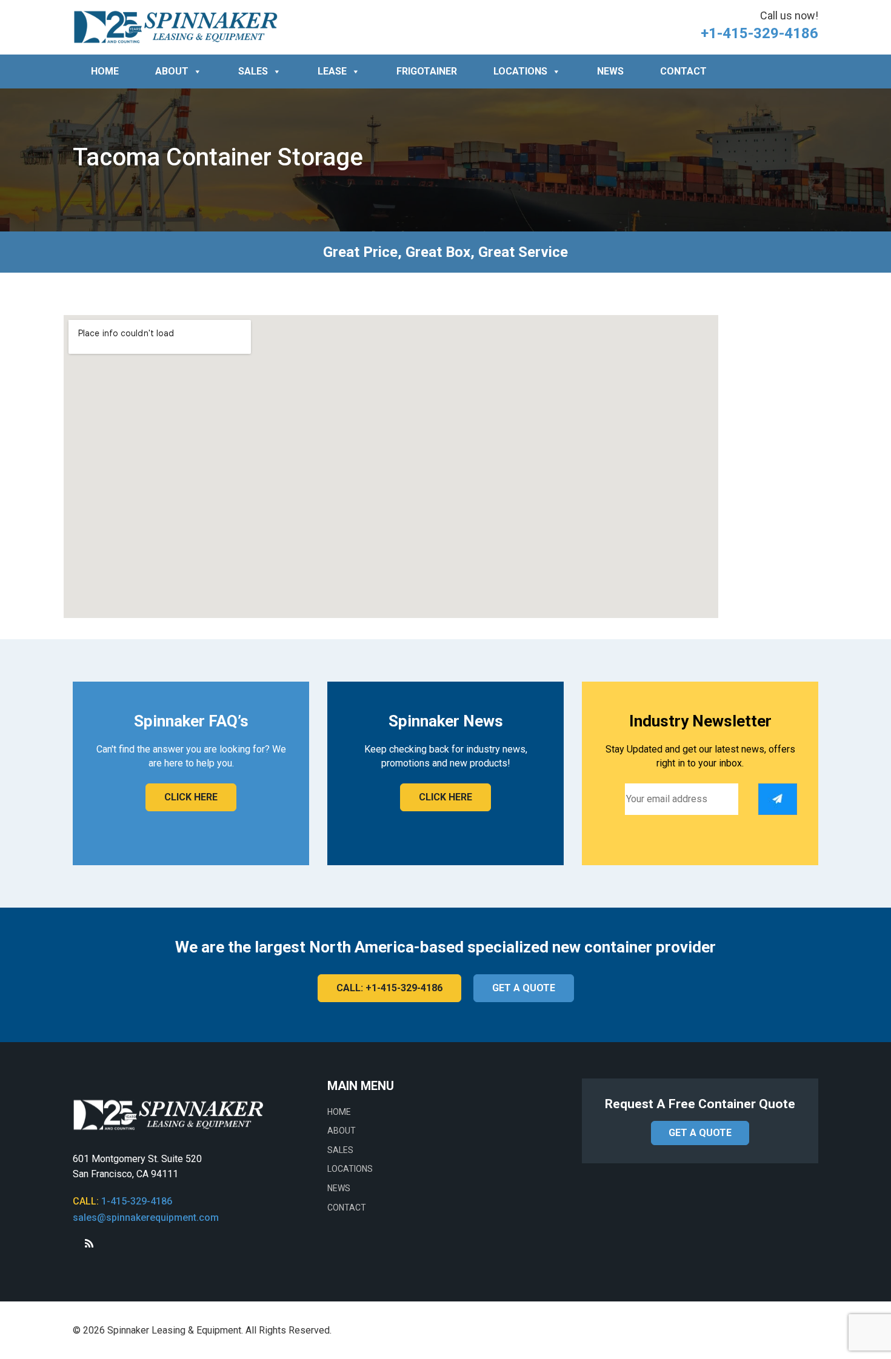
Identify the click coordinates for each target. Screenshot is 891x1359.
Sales (253, 71)
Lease (332, 71)
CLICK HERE (191, 797)
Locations (520, 71)
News (610, 71)
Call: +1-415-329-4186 (389, 988)
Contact (683, 71)
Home (105, 71)
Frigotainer (426, 71)
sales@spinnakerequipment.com (146, 1217)
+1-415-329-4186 (759, 33)
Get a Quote (523, 988)
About (172, 71)
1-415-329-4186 (136, 1201)
